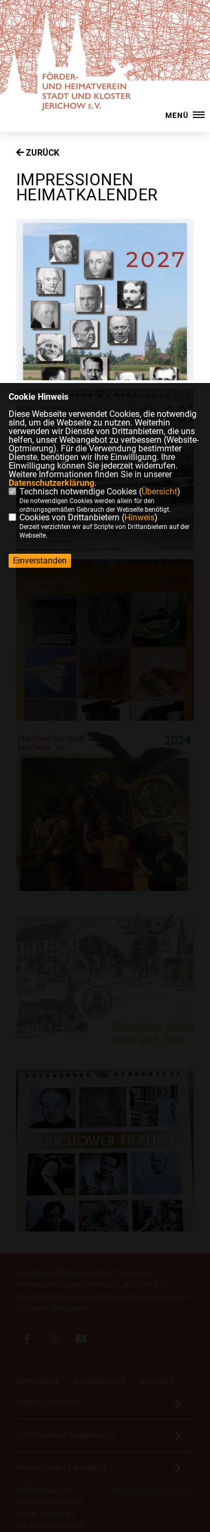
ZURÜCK (41, 153)
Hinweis (139, 517)
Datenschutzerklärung (51, 483)
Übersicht (159, 491)
